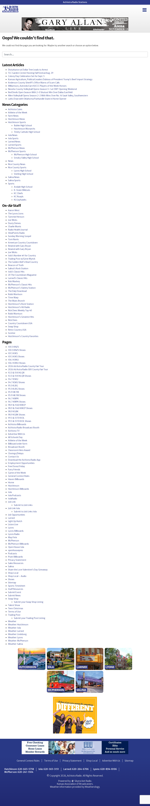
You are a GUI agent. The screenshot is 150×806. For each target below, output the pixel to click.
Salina (11, 566)
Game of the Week (17, 472)
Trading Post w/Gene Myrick (21, 258)
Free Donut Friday (16, 466)
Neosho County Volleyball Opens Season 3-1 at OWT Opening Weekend (42, 89)
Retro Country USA (17, 330)
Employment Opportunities (21, 463)
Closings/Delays (16, 453)
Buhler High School (23, 125)
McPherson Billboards (18, 544)
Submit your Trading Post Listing (29, 618)
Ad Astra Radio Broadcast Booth (23, 427)
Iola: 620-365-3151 (49, 769)
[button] (144, 10)
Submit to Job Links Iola (25, 511)
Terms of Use (14, 611)
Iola (10, 492)
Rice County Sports (17, 167)
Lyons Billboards (16, 531)
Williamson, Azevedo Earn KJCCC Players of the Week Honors (37, 86)
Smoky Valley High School (26, 157)
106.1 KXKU (13, 359)
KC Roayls (18, 196)
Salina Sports (14, 180)
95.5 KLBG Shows (16, 389)
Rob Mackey (14, 281)
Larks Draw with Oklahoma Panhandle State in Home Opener (37, 98)
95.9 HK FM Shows (17, 395)
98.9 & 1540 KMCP (17, 405)
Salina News (13, 177)
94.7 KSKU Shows (16, 382)
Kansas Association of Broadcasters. (75, 784)
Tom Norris (13, 239)
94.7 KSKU (13, 379)
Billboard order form (17, 443)
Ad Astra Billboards (17, 424)
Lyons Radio (14, 534)
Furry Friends (14, 469)
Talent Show (14, 605)
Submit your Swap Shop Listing (28, 602)
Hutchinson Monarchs (24, 128)
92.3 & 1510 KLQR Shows (19, 376)
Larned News (14, 141)
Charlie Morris (14, 226)
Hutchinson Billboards (18, 489)
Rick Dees (12, 320)
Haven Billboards (16, 479)
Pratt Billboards (15, 556)
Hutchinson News (16, 119)
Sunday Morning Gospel (19, 236)
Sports (11, 183)
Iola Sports (13, 138)
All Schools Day (15, 437)
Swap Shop (13, 326)
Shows (11, 579)
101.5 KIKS (13, 353)
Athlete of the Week (17, 112)
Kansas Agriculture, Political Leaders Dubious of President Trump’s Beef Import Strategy (50, 79)
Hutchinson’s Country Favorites (23, 336)
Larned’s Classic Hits (17, 278)
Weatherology (92, 786)
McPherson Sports (17, 151)
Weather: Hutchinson (18, 624)
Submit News (14, 595)
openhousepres (15, 550)
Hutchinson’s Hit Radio (19, 307)
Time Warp (13, 297)
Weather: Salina (15, 644)
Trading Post (14, 615)
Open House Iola (16, 547)
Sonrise (11, 333)
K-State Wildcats (22, 190)
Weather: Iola (14, 627)
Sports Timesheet (16, 586)
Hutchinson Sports (17, 122)
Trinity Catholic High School (27, 132)
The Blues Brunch (16, 300)
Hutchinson (13, 485)
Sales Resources (15, 563)
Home (11, 482)
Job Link (12, 502)
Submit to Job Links (23, 505)
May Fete (12, 537)
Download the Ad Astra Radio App (24, 460)
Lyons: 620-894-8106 (105, 769)
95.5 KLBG (13, 385)
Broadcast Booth (16, 447)
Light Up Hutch (15, 521)
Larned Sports (14, 145)
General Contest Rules (18, 476)
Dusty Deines (14, 223)
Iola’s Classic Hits (16, 271)
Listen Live (13, 524)
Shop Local (13, 573)
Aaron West (13, 210)
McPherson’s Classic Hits (20, 284)
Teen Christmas (15, 608)
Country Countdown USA (20, 323)
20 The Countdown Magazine (22, 275)
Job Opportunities (16, 514)
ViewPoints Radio (16, 233)
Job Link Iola (14, 508)
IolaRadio (12, 498)
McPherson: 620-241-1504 (18, 772)
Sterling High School (23, 174)
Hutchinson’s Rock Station (21, 304)
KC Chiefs (18, 193)
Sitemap (12, 582)
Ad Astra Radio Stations (75, 2)
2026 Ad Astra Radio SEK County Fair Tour (28, 369)
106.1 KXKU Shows (16, 363)
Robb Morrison (15, 294)
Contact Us (13, 456)
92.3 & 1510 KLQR (16, 372)
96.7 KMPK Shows (16, 401)
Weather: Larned (16, 631)
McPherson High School (25, 154)
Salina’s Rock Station (18, 268)
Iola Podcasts (14, 495)
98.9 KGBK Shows (16, 414)
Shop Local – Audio (17, 576)
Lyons (11, 527)
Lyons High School (22, 170)
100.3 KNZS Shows (17, 350)
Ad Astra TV (13, 430)
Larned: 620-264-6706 (76, 769)
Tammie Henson (16, 216)
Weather (12, 621)
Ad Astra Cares (15, 109)
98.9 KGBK (13, 411)
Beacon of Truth (16, 265)
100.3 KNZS (13, 347)
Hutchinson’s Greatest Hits (21, 317)
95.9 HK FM (13, 392)
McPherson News (16, 148)
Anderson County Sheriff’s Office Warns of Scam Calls (34, 82)
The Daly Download (17, 291)
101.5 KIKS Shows (16, 356)
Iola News (12, 135)
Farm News (13, 115)
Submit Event (14, 592)
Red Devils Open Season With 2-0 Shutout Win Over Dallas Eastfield (40, 92)
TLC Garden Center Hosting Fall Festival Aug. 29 (30, 73)
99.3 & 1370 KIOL (16, 418)
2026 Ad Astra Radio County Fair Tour (26, 366)
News (10, 161)
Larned (11, 518)
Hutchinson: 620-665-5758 (19, 769)
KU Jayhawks (20, 199)
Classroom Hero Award (19, 450)
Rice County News (16, 164)
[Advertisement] (75, 24)
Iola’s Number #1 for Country (22, 255)
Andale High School (23, 187)
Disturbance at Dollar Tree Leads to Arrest (28, 69)
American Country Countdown (23, 242)
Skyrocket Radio (82, 781)
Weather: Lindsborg (17, 634)
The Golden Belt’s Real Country (23, 262)
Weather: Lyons (15, 637)
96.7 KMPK (13, 398)
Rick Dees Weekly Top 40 (20, 310)
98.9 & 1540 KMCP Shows (20, 408)
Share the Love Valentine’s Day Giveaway (28, 569)
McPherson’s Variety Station (22, 288)
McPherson (13, 540)
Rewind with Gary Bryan (19, 246)
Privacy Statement (17, 560)
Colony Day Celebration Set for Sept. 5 (26, 76)
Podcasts (12, 553)
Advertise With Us (16, 434)
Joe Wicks (12, 220)
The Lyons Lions (15, 213)
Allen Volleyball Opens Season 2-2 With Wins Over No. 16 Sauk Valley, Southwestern (48, 95)
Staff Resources (15, 589)
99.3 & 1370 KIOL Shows (19, 421)
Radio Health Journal (18, 229)
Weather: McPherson (18, 640)
